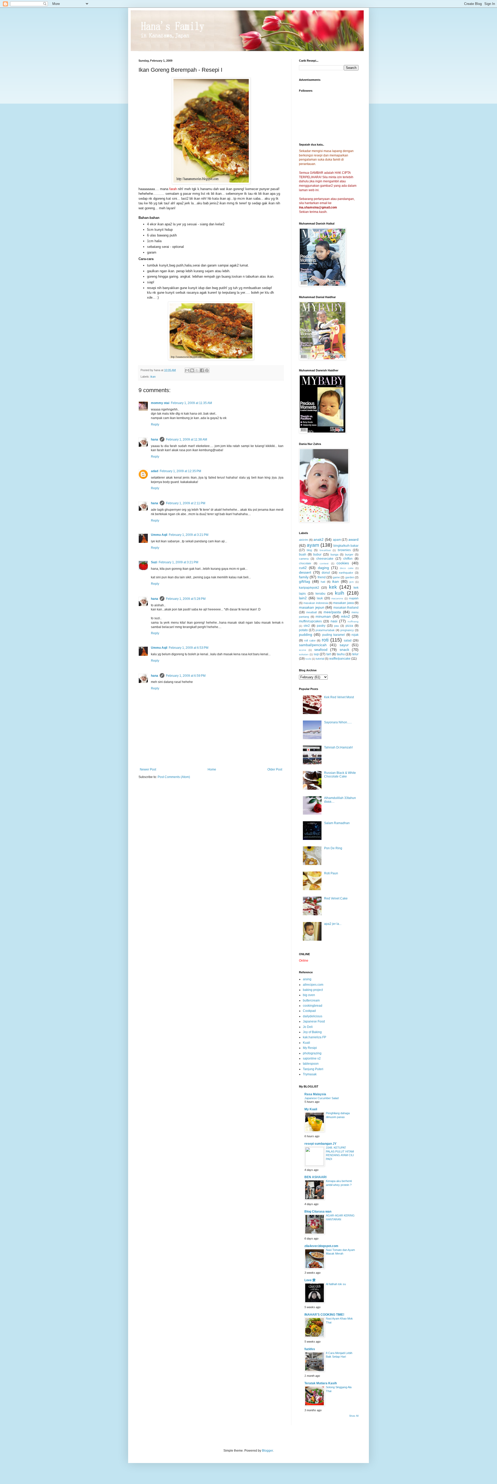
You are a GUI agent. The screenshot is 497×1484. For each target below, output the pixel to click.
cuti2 (303, 568)
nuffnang (353, 621)
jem (351, 581)
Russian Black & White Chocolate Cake (340, 774)
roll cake (309, 640)
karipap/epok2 (309, 587)
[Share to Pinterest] (206, 370)
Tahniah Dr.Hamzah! (338, 747)
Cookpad (309, 1011)
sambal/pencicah (313, 645)
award (353, 539)
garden (349, 577)
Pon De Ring (333, 848)
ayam (313, 545)
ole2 (307, 626)
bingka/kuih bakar (346, 546)
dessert (305, 572)
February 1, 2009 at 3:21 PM (188, 535)
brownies (344, 550)
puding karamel (333, 635)
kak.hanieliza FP (314, 1037)
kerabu (320, 593)
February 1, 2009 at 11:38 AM (186, 439)
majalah (354, 598)
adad (154, 471)
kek (333, 587)
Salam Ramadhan (337, 823)
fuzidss (309, 1349)
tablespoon (311, 1063)
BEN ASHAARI (315, 1177)
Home (212, 769)
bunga (334, 554)
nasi (334, 621)
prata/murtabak (325, 630)
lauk (320, 598)
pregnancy (347, 630)
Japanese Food (314, 1021)
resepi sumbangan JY (320, 1144)
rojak (355, 635)
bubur (317, 554)
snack (344, 649)
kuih (339, 593)
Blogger (267, 1450)
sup (316, 654)
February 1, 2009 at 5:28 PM (186, 599)
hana (154, 439)
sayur (344, 645)
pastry (321, 626)
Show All (354, 1416)
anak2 (318, 539)
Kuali (306, 1042)
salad (348, 640)
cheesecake (324, 558)
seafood (320, 649)
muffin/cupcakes (310, 621)
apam (337, 540)
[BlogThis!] (192, 370)
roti (325, 640)
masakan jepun (311, 607)
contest (324, 563)
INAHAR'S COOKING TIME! (324, 1314)
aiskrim (303, 539)
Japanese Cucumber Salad (321, 1098)
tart (328, 654)
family (304, 577)
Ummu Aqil (159, 535)
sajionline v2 (312, 1058)
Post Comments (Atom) (174, 777)
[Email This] (187, 370)
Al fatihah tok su (336, 1284)
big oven (309, 995)
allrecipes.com (313, 984)
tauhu (341, 654)
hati (323, 581)
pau (336, 625)
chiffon (348, 558)
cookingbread (312, 1005)
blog (309, 550)
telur (355, 654)
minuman (323, 616)
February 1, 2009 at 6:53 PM (188, 648)
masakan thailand (346, 607)
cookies (343, 563)
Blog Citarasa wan (317, 1211)
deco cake (346, 568)
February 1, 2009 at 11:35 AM (191, 403)
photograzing (312, 1053)
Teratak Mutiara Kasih (320, 1383)
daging (323, 568)
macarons (337, 598)
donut (326, 572)
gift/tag (304, 581)
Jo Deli (308, 1027)
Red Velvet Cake (336, 898)
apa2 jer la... (332, 924)
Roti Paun (331, 873)
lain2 (303, 598)
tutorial (320, 658)
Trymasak (310, 1074)
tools (308, 658)
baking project (313, 990)
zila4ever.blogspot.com (321, 1246)
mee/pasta (332, 612)
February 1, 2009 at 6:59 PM (186, 676)
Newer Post (148, 769)
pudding (305, 634)
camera (304, 558)
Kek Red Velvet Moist (339, 697)
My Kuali (310, 1109)
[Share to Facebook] (201, 370)
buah (302, 554)
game (336, 577)
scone (302, 650)
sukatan (304, 654)
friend (322, 577)
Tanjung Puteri (313, 1069)
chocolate (305, 563)
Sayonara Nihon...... (338, 722)
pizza (349, 626)
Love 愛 (310, 1280)
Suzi (154, 562)
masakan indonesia (315, 602)
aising (307, 979)
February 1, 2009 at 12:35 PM (180, 471)
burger (349, 554)
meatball (311, 612)
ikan (153, 376)
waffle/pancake (339, 658)
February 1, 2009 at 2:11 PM (185, 503)
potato (303, 630)
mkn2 (345, 616)
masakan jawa (343, 603)
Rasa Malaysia (315, 1094)
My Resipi (310, 1048)
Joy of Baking (312, 1032)
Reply (155, 424)
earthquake (346, 572)
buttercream (311, 1000)
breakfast (325, 550)
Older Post (274, 769)
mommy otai (160, 403)
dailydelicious (312, 1016)
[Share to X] (197, 370)
